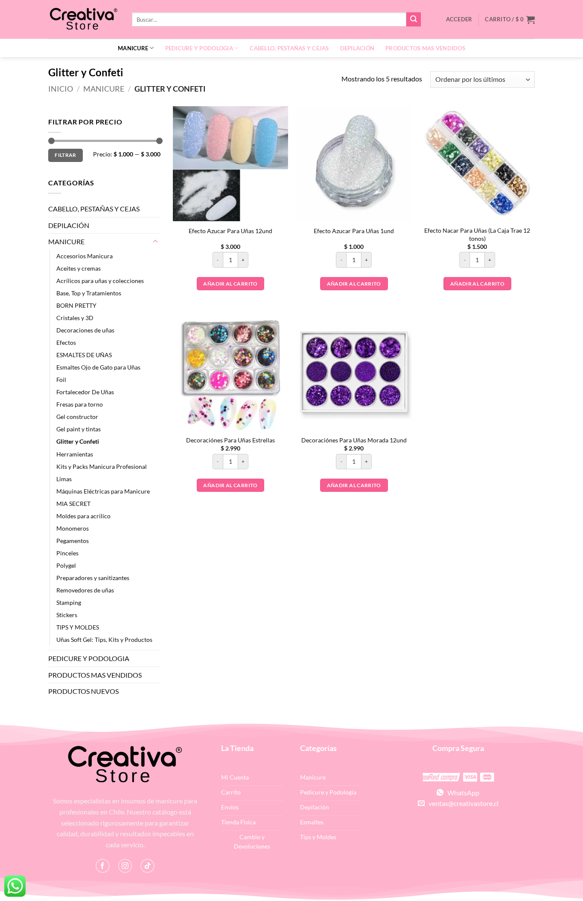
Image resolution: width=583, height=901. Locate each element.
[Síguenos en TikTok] (147, 866)
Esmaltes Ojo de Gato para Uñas (98, 367)
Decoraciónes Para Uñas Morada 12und (354, 440)
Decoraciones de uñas (85, 330)
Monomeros (72, 528)
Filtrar (65, 155)
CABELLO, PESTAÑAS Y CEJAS (289, 48)
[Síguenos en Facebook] (103, 866)
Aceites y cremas (78, 268)
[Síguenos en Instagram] (125, 866)
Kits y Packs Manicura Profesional (101, 466)
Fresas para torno (79, 404)
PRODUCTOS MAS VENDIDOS (425, 48)
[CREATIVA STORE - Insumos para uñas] (83, 19)
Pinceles (67, 553)
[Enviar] (413, 19)
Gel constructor (77, 416)
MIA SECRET (73, 503)
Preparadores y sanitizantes (92, 577)
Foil (61, 379)
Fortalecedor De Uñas (85, 392)
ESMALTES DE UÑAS (84, 354)
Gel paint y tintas (78, 429)
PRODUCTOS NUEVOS (83, 691)
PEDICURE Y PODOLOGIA (199, 48)
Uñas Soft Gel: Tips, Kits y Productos (104, 639)
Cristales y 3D (74, 317)
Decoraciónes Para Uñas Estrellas (230, 440)
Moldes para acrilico (83, 516)
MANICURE (133, 48)
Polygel (66, 565)
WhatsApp (461, 792)
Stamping (68, 602)
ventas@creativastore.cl (461, 803)
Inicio (60, 88)
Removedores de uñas (85, 590)
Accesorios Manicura (84, 256)
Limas (64, 478)
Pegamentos (72, 540)
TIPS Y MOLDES (77, 627)
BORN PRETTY (76, 305)
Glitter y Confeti (77, 441)
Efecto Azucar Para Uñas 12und (230, 230)
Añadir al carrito (230, 283)
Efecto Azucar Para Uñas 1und (354, 230)
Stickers (66, 614)
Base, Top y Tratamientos (88, 293)
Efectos (66, 342)
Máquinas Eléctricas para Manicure (103, 491)
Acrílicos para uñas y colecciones (100, 280)
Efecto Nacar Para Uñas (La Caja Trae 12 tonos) (477, 234)
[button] (510, 19)
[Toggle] (155, 242)
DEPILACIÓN (357, 48)
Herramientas (74, 454)
